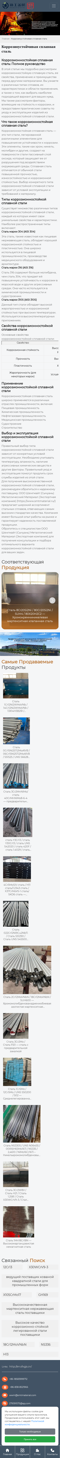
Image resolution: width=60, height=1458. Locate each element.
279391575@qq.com (19, 1403)
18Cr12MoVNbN (14, 1344)
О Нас (37, 1452)
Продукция (22, 1452)
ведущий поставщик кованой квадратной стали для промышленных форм (30, 1281)
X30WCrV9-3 (38, 1267)
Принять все (30, 1439)
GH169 (43, 1295)
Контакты (52, 1452)
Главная (5, 39)
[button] (52, 600)
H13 (5, 1354)
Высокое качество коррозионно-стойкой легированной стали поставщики (30, 1329)
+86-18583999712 (18, 1379)
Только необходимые (30, 1431)
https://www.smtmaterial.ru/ (36, 501)
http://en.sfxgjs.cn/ (20, 1366)
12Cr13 (7, 1267)
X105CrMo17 (12, 1295)
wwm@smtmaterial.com (22, 1395)
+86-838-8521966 (19, 1387)
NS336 (45, 1344)
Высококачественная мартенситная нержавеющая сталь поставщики (30, 1309)
